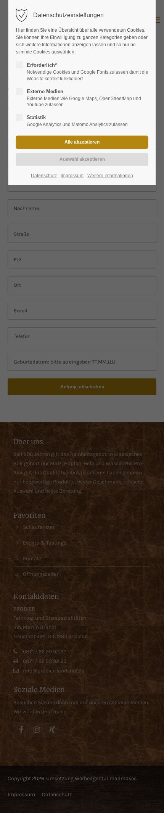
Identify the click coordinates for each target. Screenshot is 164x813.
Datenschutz (44, 175)
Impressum (72, 175)
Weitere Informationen (110, 175)
